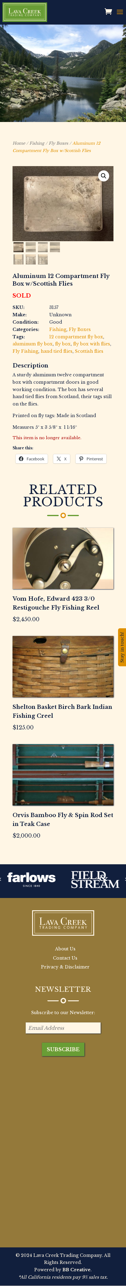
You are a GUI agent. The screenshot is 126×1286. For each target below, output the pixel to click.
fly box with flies (91, 344)
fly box (63, 344)
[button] (103, 175)
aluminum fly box (33, 344)
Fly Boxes (58, 143)
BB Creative (76, 1270)
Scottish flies (89, 351)
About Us (65, 949)
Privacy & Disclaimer (65, 967)
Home (19, 143)
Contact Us (65, 958)
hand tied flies (56, 351)
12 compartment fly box (76, 337)
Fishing (36, 143)
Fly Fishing (25, 351)
